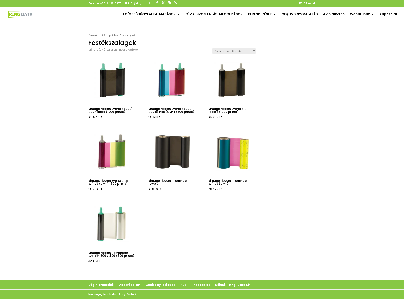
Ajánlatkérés (334, 15)
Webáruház (360, 15)
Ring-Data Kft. (129, 294)
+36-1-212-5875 (110, 3)
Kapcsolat (388, 15)
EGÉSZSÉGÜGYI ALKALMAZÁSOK (149, 15)
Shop (107, 35)
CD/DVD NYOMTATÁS (300, 15)
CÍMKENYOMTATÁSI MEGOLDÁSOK (214, 15)
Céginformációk (101, 285)
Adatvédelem (129, 285)
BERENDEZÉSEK (260, 15)
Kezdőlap (94, 35)
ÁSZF (184, 285)
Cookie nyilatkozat (160, 285)
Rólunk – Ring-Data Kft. (233, 285)
